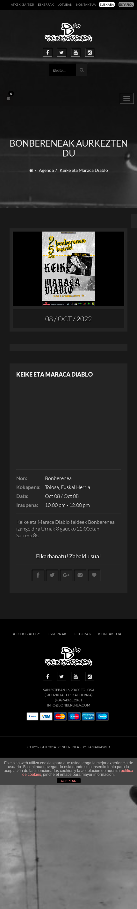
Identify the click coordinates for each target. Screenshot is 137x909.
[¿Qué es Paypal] (32, 716)
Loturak (65, 4)
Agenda (46, 170)
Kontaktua (86, 4)
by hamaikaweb (96, 747)
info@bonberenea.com (68, 705)
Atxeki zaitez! (22, 4)
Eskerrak (46, 4)
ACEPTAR (68, 781)
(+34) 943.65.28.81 (68, 700)
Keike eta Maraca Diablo (54, 374)
